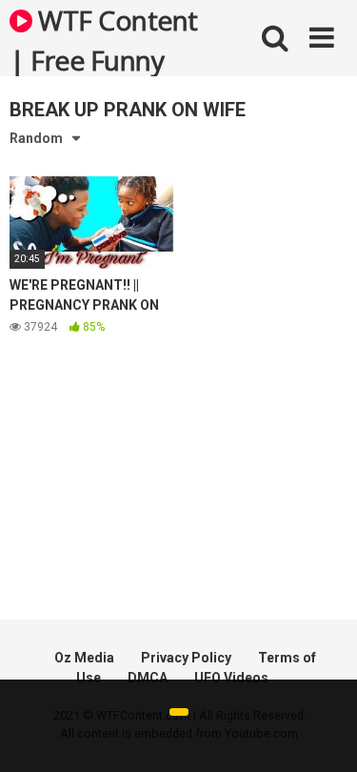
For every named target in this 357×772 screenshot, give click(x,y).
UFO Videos (231, 677)
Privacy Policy (186, 657)
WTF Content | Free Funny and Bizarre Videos (104, 39)
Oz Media (84, 657)
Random (36, 138)
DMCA (148, 677)
